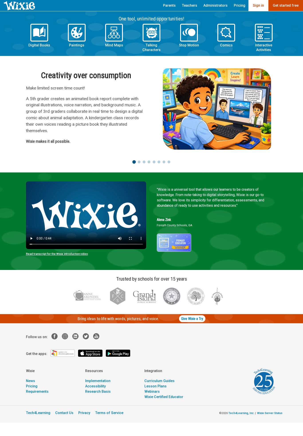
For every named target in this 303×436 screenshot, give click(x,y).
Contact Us (64, 413)
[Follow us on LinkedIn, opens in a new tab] (77, 337)
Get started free (286, 5)
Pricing (239, 5)
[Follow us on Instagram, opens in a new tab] (66, 337)
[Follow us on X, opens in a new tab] (87, 337)
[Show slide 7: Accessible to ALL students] (164, 162)
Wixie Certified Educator (163, 397)
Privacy (84, 413)
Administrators (215, 5)
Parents (169, 5)
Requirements (37, 392)
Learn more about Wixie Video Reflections (60, 135)
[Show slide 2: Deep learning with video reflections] (139, 162)
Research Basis (98, 392)
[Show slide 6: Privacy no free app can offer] (158, 162)
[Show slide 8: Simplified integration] (168, 162)
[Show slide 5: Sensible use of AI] (154, 162)
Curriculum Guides (159, 381)
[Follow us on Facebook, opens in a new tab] (56, 337)
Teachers (189, 5)
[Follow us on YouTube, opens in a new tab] (98, 337)
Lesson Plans (155, 386)
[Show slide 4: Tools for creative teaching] (149, 162)
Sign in (258, 5)
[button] (39, 38)
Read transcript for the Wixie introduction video (57, 254)
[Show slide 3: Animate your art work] (144, 162)
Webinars (152, 392)
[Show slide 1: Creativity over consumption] (134, 162)
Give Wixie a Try (192, 319)
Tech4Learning (38, 413)
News (30, 381)
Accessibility (95, 386)
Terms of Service (109, 413)
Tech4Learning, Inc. (241, 413)
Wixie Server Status (269, 413)
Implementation (97, 381)
